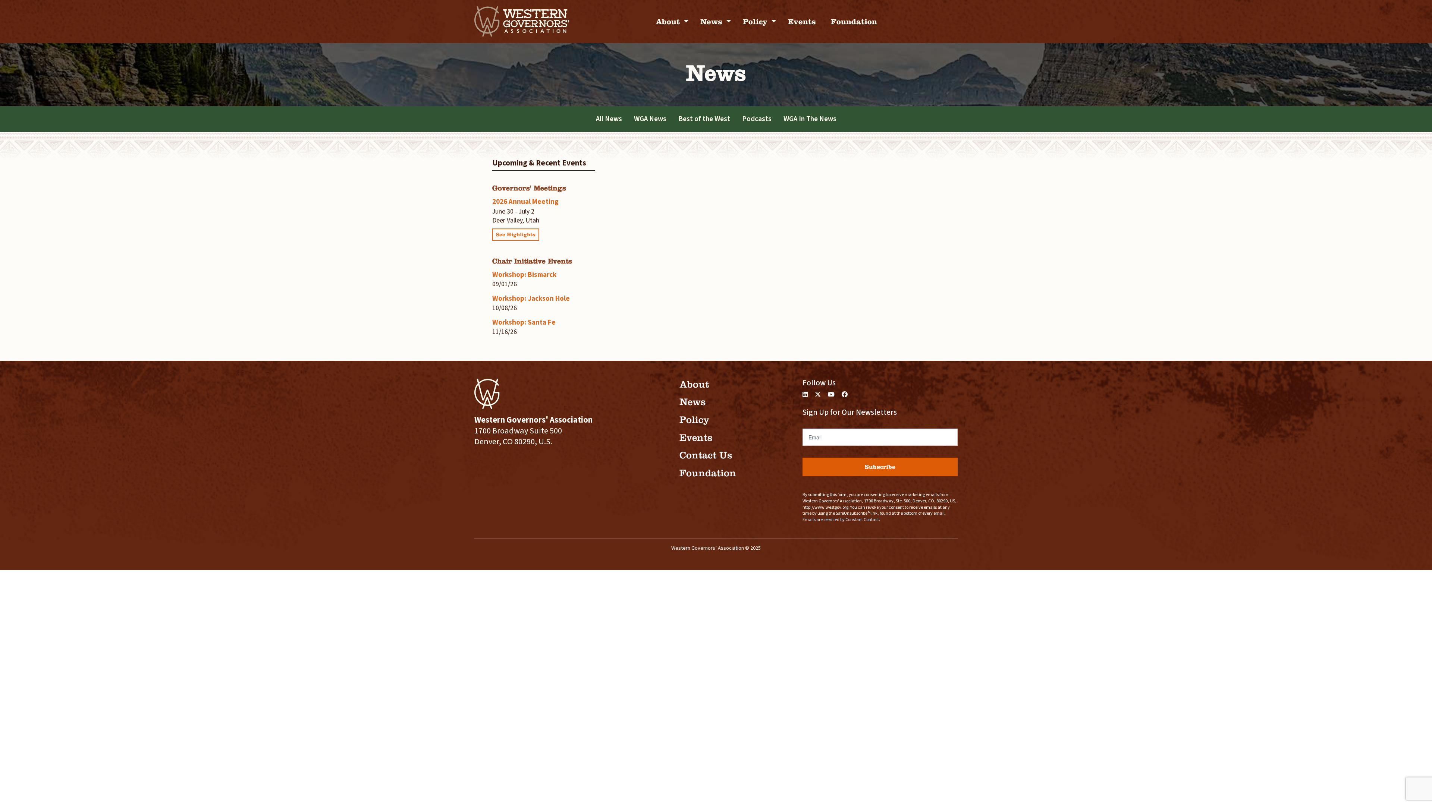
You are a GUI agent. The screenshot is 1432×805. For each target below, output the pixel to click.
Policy (756, 21)
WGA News (650, 119)
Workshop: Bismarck (524, 274)
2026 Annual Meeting (525, 201)
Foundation (854, 21)
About (669, 21)
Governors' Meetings (529, 188)
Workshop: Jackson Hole (531, 298)
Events (802, 21)
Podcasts (757, 119)
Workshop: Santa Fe (524, 322)
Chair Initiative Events (532, 261)
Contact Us (705, 455)
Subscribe (880, 466)
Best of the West (704, 119)
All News (609, 119)
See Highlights (516, 234)
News (712, 21)
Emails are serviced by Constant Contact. (841, 520)
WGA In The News (809, 119)
